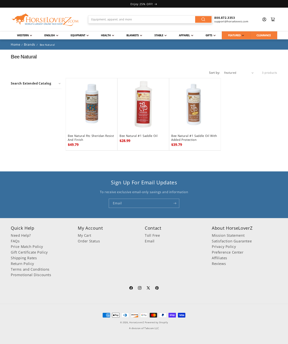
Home (15, 44)
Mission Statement (228, 235)
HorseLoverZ (136, 322)
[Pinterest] (157, 288)
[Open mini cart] (273, 19)
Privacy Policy (224, 246)
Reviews (219, 263)
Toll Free (152, 235)
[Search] (203, 19)
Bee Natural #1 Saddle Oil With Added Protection (194, 138)
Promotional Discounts (31, 274)
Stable (158, 35)
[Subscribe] (174, 203)
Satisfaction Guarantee (232, 241)
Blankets (132, 35)
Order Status (89, 241)
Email (150, 241)
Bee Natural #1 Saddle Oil (139, 136)
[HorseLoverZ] (45, 19)
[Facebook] (131, 288)
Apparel (184, 35)
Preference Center (227, 252)
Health (106, 35)
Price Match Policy (27, 246)
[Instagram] (139, 288)
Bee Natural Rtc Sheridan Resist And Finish (91, 138)
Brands (30, 44)
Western (23, 35)
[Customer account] (264, 19)
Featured (234, 35)
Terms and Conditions (30, 269)
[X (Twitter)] (148, 288)
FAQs (15, 241)
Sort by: (214, 73)
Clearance (263, 35)
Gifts (209, 35)
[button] (36, 83)
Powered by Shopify (156, 322)
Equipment (78, 35)
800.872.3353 (224, 18)
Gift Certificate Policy (29, 252)
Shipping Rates (24, 258)
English (49, 35)
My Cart (84, 235)
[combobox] (150, 19)
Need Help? (21, 235)
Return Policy (22, 263)
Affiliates (219, 258)
